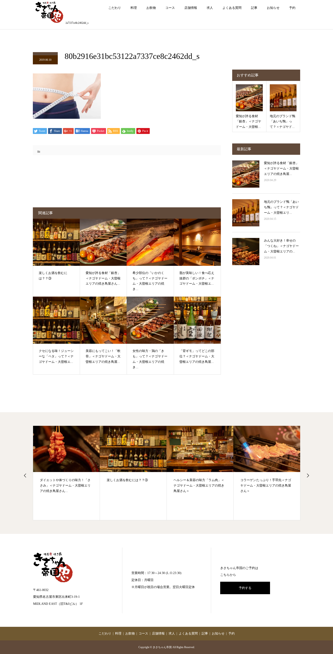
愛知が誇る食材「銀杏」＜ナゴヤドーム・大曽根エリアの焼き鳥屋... (281, 168)
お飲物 (151, 8)
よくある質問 (231, 8)
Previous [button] (25, 475)
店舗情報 (190, 8)
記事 (254, 8)
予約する (245, 588)
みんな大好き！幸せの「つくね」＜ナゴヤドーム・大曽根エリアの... (281, 246)
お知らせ (273, 8)
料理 (133, 8)
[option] (66, 473)
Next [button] (308, 475)
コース (170, 8)
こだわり (114, 8)
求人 (210, 8)
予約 (292, 8)
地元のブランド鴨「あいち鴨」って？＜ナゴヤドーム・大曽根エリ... (281, 207)
